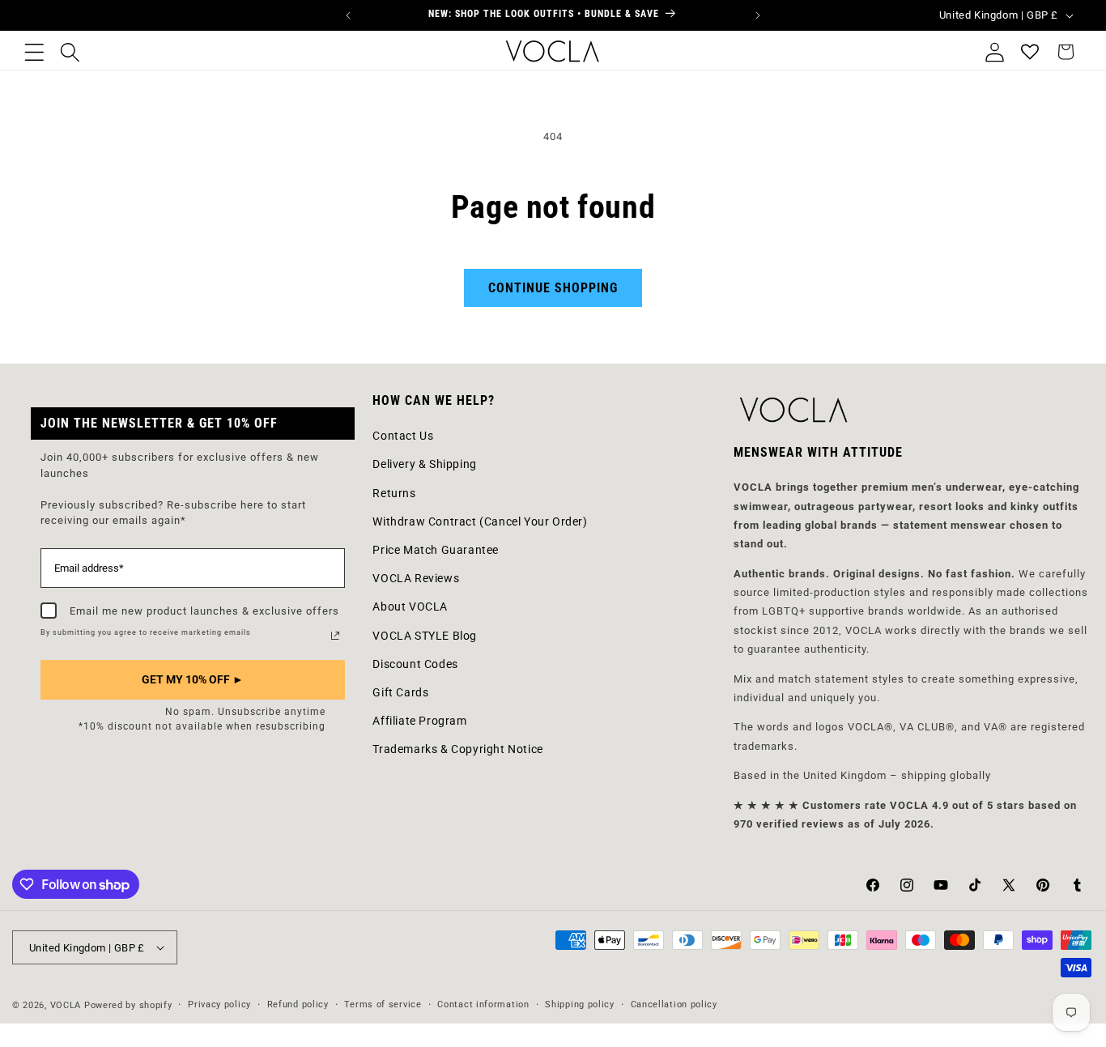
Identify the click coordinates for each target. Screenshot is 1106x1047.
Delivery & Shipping (424, 464)
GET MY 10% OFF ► (193, 679)
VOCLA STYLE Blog (424, 635)
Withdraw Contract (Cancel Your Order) (479, 521)
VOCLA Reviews (415, 578)
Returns (393, 493)
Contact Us (402, 435)
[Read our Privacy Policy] (335, 635)
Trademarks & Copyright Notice (457, 749)
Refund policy (298, 1004)
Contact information (483, 1004)
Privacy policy (219, 1004)
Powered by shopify (128, 1005)
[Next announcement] (758, 15)
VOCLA (66, 1005)
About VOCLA (410, 606)
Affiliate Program (419, 720)
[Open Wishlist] (1030, 52)
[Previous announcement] (348, 15)
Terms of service (382, 1004)
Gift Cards (400, 692)
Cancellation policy (674, 1004)
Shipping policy (580, 1004)
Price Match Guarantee (435, 549)
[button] (34, 52)
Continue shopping (553, 288)
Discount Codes (414, 664)
